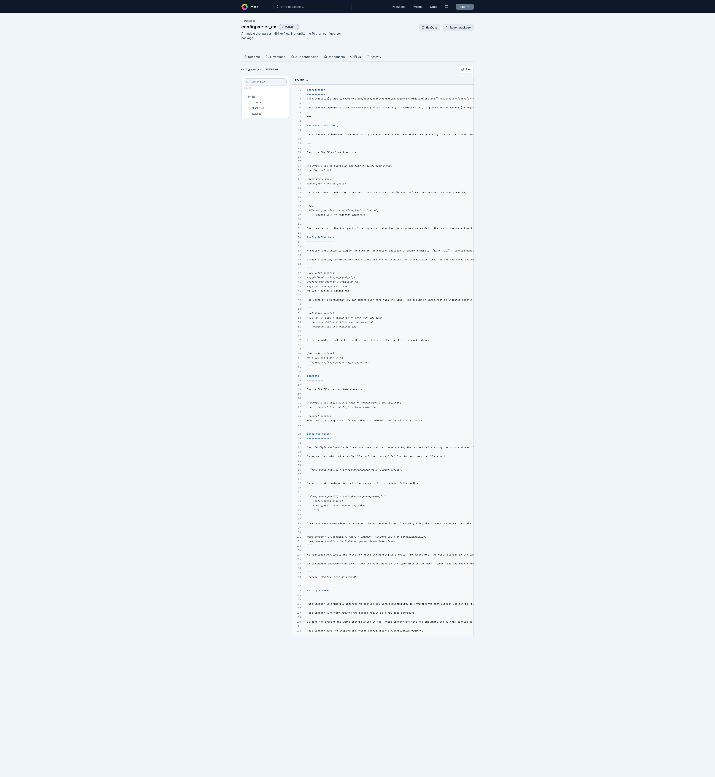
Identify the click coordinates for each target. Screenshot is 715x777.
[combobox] (313, 6)
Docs (433, 7)
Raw (468, 69)
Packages (398, 7)
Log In (464, 7)
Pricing (417, 7)
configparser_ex (258, 26)
